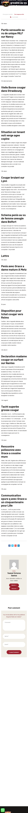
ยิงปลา (7, 578)
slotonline (12, 578)
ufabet (16, 580)
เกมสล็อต (17, 578)
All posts (14, 588)
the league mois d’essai (13, 376)
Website (13, 585)
